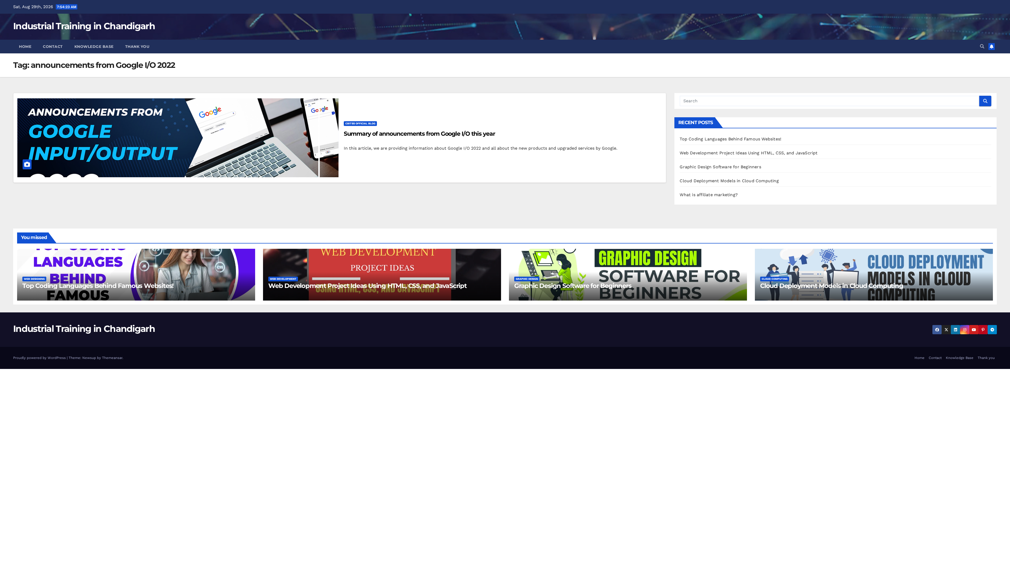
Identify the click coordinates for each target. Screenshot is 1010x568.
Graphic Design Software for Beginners (720, 166)
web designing (34, 278)
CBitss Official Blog (360, 123)
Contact (53, 46)
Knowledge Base (94, 46)
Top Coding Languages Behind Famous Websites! (730, 138)
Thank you (137, 46)
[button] (982, 46)
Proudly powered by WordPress (40, 358)
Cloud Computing (774, 278)
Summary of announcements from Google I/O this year (419, 133)
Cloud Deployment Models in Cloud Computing (729, 180)
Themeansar (112, 358)
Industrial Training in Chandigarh (84, 26)
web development (283, 278)
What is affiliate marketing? (709, 194)
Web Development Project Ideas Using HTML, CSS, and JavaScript (748, 152)
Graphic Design (527, 278)
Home (25, 46)
